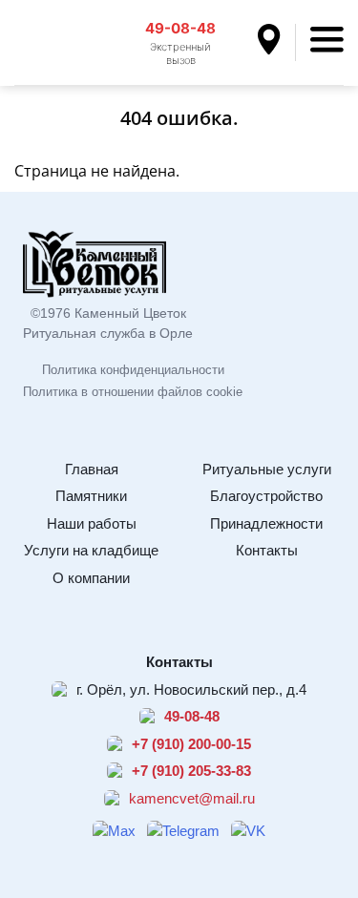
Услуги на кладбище (91, 550)
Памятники (91, 496)
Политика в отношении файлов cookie (132, 392)
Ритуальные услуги (266, 469)
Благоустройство (266, 496)
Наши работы (92, 523)
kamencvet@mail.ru (192, 798)
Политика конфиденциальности (133, 370)
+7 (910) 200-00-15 (191, 744)
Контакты (267, 550)
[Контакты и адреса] (277, 42)
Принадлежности (266, 523)
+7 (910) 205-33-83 (191, 770)
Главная (91, 469)
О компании (91, 578)
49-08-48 (180, 28)
